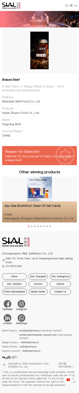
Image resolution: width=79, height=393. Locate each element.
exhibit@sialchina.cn (40, 330)
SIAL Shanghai (38, 276)
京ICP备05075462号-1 (66, 365)
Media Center (38, 291)
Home (14, 276)
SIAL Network (14, 284)
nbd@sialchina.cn (31, 350)
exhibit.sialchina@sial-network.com (45, 336)
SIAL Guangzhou (60, 276)
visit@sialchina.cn (29, 342)
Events (60, 284)
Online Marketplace (14, 291)
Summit (38, 284)
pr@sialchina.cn (28, 346)
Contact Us (60, 291)
